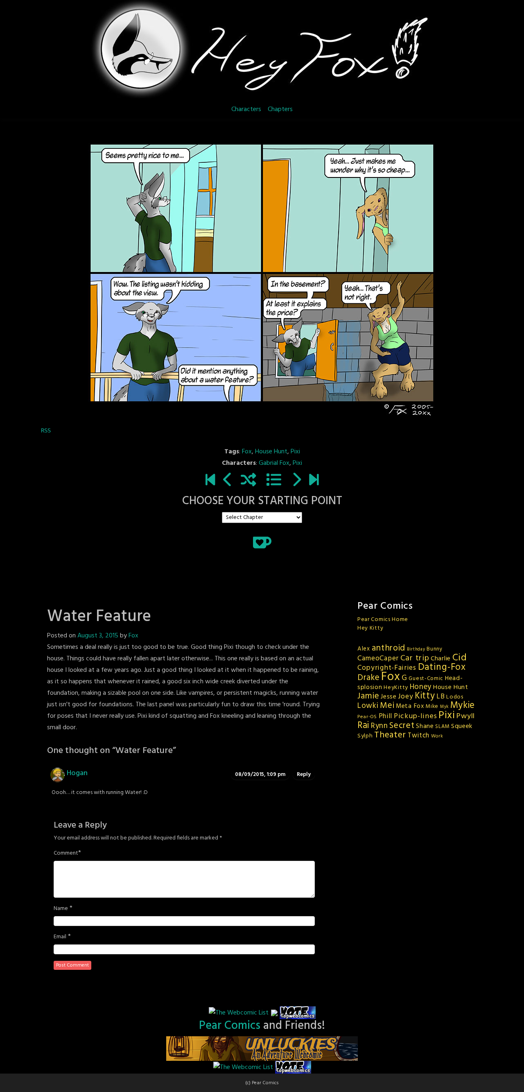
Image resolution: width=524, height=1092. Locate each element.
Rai (363, 725)
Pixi (295, 451)
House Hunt (271, 451)
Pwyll (465, 716)
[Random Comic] (248, 481)
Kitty (425, 696)
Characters (246, 109)
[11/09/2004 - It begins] (210, 481)
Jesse (389, 697)
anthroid (389, 648)
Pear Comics (229, 1026)
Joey (405, 696)
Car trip (414, 658)
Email (60, 937)
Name (61, 909)
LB (440, 696)
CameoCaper (378, 658)
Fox (247, 451)
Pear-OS (367, 717)
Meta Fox (410, 706)
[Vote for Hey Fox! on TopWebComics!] (298, 1013)
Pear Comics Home (382, 619)
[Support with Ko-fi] (262, 542)
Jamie (368, 696)
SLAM (442, 726)
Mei (387, 705)
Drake (368, 678)
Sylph (365, 736)
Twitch (418, 735)
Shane (425, 726)
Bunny (435, 649)
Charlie (441, 658)
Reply (304, 774)
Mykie (462, 705)
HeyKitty (396, 687)
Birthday (416, 649)
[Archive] (274, 481)
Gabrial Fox (274, 463)
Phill (386, 716)
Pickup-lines (415, 716)
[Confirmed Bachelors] (228, 481)
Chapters (280, 109)
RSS (46, 430)
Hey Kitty (370, 628)
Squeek (461, 726)
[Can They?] (313, 481)
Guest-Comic (426, 678)
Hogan (77, 773)
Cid (459, 658)
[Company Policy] (296, 481)
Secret (401, 726)
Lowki (368, 706)
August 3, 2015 (97, 635)
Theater (390, 735)
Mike (431, 706)
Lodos (454, 697)
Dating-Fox (442, 667)
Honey (421, 687)
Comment (66, 853)
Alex (363, 649)
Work (437, 736)
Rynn (379, 726)
